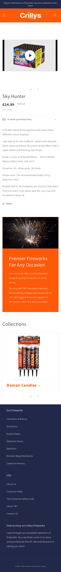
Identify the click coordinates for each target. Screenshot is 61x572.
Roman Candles (22, 385)
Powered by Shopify (39, 566)
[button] (4, 15)
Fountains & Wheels (17, 418)
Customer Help (14, 491)
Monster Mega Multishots (20, 455)
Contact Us (12, 513)
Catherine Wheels (16, 463)
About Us (11, 484)
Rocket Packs (13, 433)
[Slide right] (37, 89)
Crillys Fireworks (26, 566)
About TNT (12, 506)
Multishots (12, 426)
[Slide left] (23, 89)
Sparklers (11, 448)
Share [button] (9, 203)
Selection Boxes (15, 441)
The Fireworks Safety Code (20, 498)
